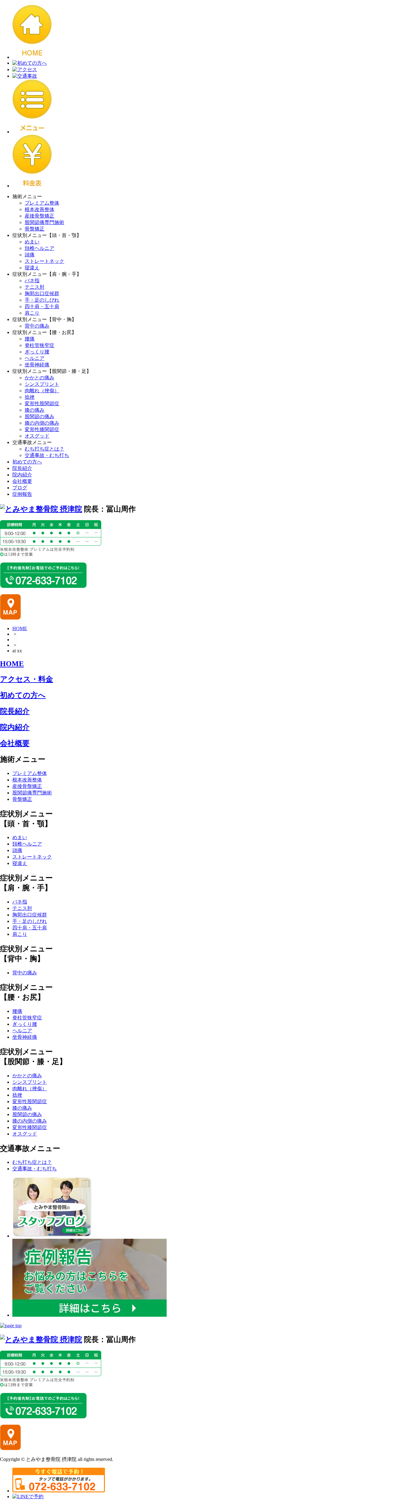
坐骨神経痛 (37, 364)
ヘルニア (34, 358)
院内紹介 (22, 474)
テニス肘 (34, 287)
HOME (19, 628)
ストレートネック (44, 261)
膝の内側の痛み (42, 423)
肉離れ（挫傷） (42, 390)
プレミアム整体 (42, 203)
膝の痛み (34, 410)
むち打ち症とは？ (44, 448)
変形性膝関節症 (42, 429)
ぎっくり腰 (37, 351)
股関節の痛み (39, 416)
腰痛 (30, 338)
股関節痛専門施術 (44, 222)
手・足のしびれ (42, 300)
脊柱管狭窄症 (39, 345)
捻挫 (30, 397)
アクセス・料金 (26, 679)
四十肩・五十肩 (42, 306)
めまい (32, 241)
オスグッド (37, 435)
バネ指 (32, 280)
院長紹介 (22, 468)
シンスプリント (42, 384)
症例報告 (22, 494)
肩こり (32, 313)
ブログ (19, 487)
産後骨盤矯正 (39, 215)
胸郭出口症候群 (42, 293)
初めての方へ (27, 461)
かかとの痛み (39, 377)
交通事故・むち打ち (47, 455)
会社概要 (22, 481)
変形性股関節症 (42, 403)
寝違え (32, 267)
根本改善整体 (39, 209)
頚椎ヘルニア (39, 248)
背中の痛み (37, 325)
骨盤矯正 (34, 228)
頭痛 (30, 254)
